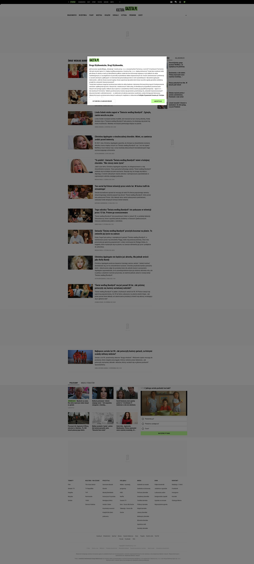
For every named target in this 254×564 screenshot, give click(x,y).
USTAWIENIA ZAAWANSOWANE (102, 101)
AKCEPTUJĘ (158, 101)
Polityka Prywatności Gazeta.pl (148, 95)
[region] (127, 80)
